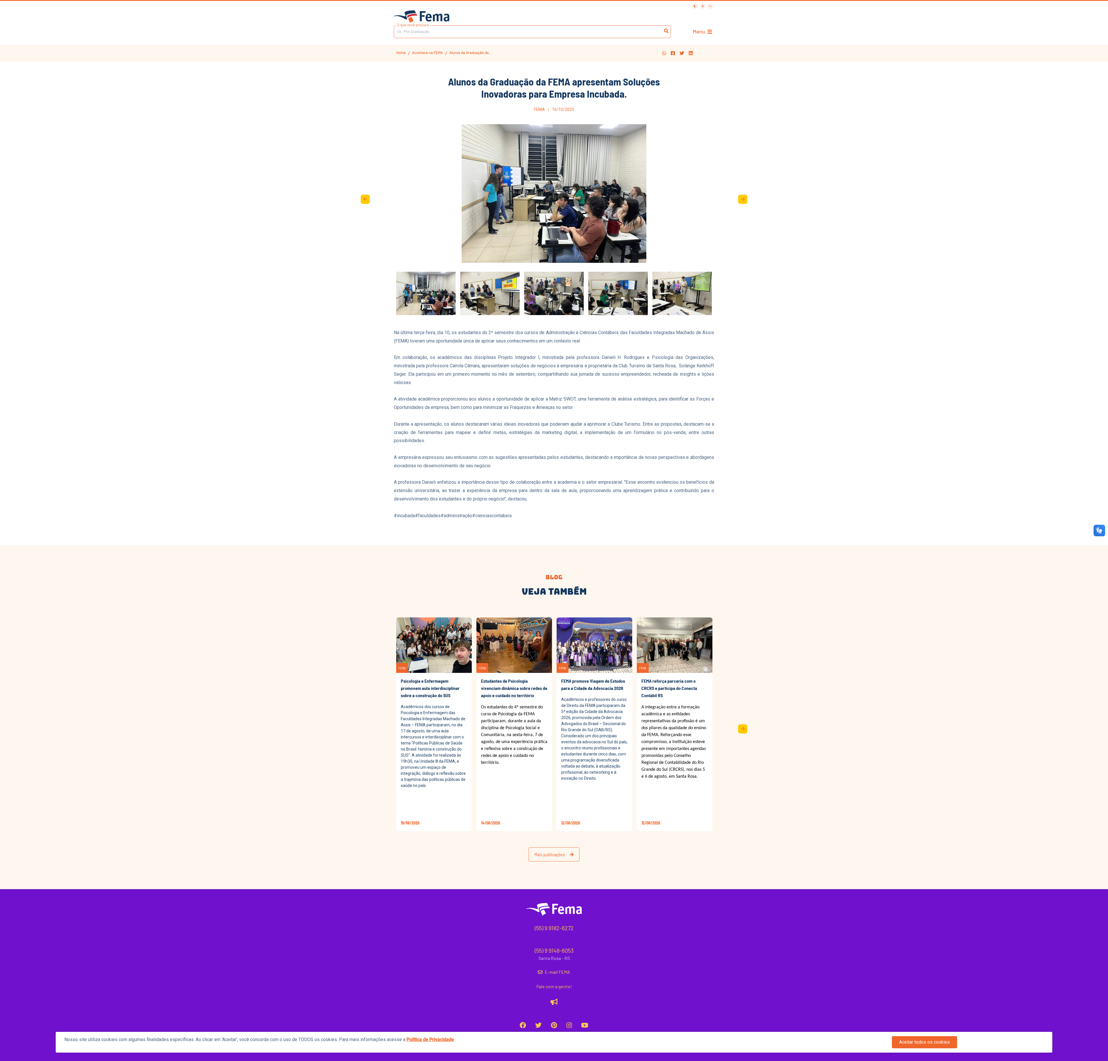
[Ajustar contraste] (695, 6)
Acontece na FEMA (427, 52)
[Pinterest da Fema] (554, 1025)
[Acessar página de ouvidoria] (554, 1001)
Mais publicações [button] (549, 854)
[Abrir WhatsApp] (1093, 14)
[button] (664, 53)
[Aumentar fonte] (702, 6)
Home (401, 52)
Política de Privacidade (430, 1039)
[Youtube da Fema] (585, 1025)
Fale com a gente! (554, 986)
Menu (699, 31)
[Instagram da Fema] (569, 1025)
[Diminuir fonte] (710, 6)
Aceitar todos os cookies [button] (924, 1042)
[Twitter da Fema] (538, 1025)
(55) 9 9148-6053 (554, 950)
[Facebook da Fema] (523, 1025)
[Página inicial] (421, 17)
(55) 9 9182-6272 (554, 927)
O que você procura (413, 25)
